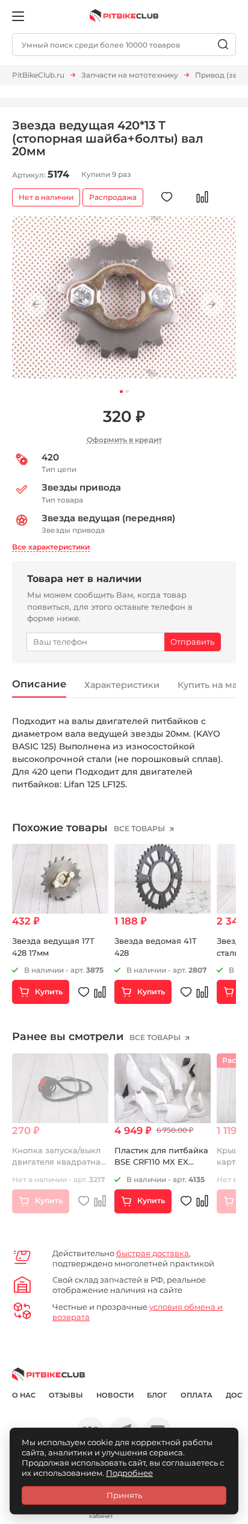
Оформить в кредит (124, 439)
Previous (36, 304)
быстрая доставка (152, 1253)
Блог (157, 1395)
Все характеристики (51, 546)
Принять (124, 1495)
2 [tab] (127, 391)
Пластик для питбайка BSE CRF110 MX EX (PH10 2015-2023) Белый (161, 1162)
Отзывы (66, 1395)
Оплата (196, 1395)
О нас (24, 1395)
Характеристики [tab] (122, 685)
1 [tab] (121, 391)
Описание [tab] (39, 684)
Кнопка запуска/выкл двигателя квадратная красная (58, 1162)
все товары (140, 828)
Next (212, 304)
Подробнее (129, 1473)
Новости (115, 1395)
